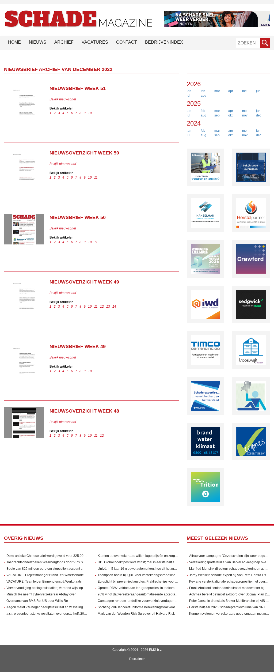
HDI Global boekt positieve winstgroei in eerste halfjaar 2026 (142, 562)
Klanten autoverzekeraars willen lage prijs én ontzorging (139, 556)
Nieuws (37, 42)
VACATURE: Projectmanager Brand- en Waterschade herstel (50, 575)
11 (96, 177)
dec (258, 115)
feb (203, 91)
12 (102, 306)
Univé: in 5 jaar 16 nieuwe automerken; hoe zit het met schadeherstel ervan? (153, 569)
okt (230, 115)
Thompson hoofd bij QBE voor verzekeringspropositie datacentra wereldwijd (153, 575)
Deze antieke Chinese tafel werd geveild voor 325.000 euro (49, 556)
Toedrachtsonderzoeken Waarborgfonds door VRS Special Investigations (59, 562)
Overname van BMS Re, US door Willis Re (37, 601)
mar (217, 91)
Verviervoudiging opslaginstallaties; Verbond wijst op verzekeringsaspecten (61, 588)
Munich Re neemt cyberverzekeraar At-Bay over (41, 594)
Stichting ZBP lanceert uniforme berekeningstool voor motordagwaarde (149, 607)
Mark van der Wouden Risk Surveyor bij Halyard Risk (136, 614)
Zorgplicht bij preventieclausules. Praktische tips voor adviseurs (144, 581)
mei (245, 91)
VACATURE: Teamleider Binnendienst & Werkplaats (44, 581)
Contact (126, 42)
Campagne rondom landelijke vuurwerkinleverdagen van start (143, 601)
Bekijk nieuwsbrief (63, 99)
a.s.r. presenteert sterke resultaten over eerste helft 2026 (47, 614)
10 (90, 113)
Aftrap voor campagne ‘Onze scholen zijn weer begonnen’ (231, 556)
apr (230, 91)
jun (258, 91)
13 (108, 306)
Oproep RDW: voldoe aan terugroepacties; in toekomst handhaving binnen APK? (156, 588)
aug (203, 95)
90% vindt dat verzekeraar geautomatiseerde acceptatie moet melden (148, 594)
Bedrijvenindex (164, 42)
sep (217, 115)
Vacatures (95, 42)
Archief (64, 42)
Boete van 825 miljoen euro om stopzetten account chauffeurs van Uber (58, 569)
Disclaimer (137, 659)
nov (245, 115)
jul (188, 95)
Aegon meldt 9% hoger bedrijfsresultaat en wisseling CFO (48, 607)
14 (114, 306)
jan (189, 91)
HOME (14, 42)
